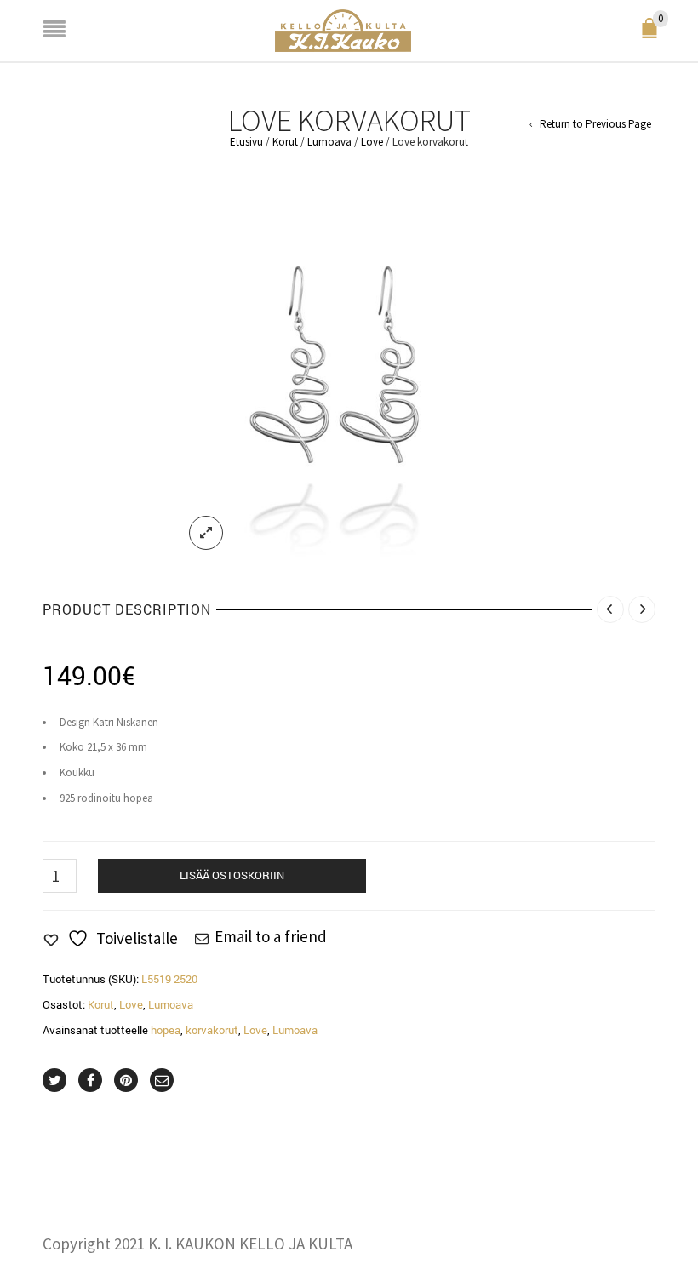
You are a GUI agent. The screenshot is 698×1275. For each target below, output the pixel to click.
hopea (165, 1030)
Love (372, 141)
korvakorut (212, 1030)
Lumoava (329, 141)
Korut (285, 141)
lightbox (206, 533)
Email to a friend (271, 936)
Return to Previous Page (595, 124)
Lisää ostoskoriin (232, 875)
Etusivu (246, 141)
